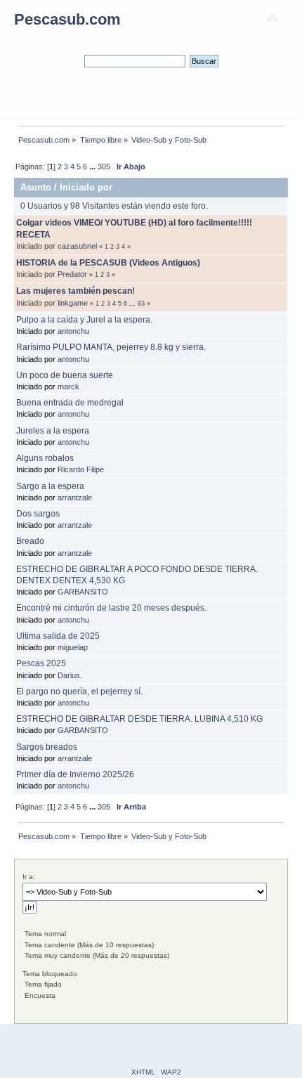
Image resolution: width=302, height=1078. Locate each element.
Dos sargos (38, 514)
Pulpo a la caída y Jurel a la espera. (84, 320)
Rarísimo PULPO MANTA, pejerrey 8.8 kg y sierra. (111, 347)
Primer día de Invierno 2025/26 (75, 774)
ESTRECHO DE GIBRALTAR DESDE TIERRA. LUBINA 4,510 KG (139, 719)
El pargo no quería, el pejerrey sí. (79, 691)
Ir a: (28, 877)
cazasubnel (77, 246)
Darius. (70, 675)
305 (104, 166)
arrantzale (75, 497)
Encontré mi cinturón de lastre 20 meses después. (111, 608)
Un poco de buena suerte (64, 375)
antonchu (73, 331)
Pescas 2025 (41, 663)
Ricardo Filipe (81, 469)
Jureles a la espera (52, 431)
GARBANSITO (83, 591)
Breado (30, 541)
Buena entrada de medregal (70, 403)
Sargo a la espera (50, 486)
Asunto (35, 187)
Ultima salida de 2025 (58, 636)
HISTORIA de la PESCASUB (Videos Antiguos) (108, 263)
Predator (72, 274)
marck (68, 386)
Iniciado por (86, 187)
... (93, 166)
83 (141, 303)
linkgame (73, 303)
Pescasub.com (67, 19)
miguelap (73, 647)
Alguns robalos (45, 458)
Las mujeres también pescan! (75, 291)
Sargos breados (46, 747)
